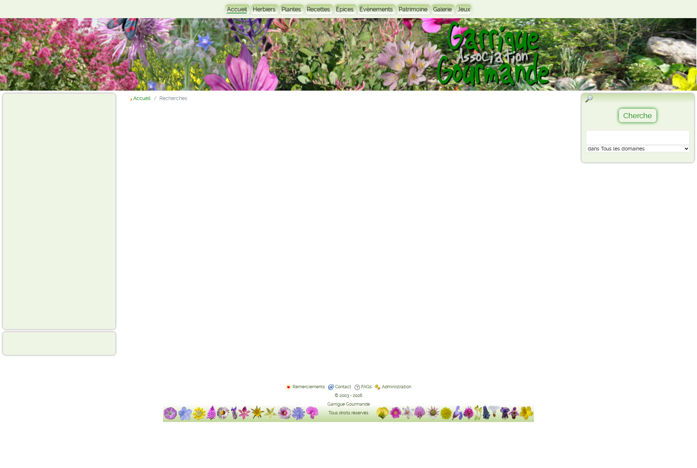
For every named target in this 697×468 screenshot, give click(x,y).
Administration (396, 386)
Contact (343, 386)
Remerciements (309, 386)
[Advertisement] (35, 211)
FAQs (366, 386)
